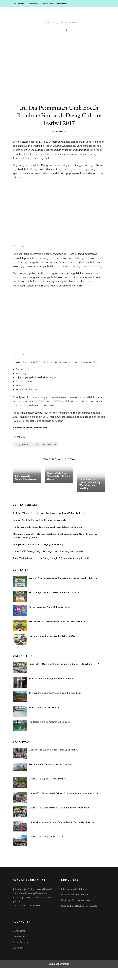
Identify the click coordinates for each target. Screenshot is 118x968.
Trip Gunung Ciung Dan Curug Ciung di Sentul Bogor (55, 693)
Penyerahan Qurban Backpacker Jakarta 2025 (52, 636)
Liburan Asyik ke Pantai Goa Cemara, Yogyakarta (39, 519)
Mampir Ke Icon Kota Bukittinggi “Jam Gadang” (38, 544)
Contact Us (18, 3)
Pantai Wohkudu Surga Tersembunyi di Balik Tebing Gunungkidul (48, 526)
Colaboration (33, 3)
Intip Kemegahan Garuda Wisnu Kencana (26, 477)
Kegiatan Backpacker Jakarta (77, 900)
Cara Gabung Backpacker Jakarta (79, 905)
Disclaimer (62, 3)
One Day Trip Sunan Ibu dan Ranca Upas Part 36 (53, 749)
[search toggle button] (66, 30)
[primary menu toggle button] (49, 30)
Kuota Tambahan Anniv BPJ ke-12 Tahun (49, 607)
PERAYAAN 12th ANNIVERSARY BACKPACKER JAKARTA (57, 621)
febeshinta (61, 131)
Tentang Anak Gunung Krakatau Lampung (50, 764)
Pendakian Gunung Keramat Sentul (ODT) (50, 721)
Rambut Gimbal (49, 444)
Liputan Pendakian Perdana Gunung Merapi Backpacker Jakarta (61, 822)
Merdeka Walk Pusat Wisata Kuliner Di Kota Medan (58, 476)
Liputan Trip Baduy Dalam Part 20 (46, 836)
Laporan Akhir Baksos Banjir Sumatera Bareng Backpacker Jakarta (63, 578)
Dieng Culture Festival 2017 (26, 444)
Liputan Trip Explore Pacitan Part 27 (47, 778)
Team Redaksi (47, 3)
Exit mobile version (59, 963)
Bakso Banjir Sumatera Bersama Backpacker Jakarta (55, 592)
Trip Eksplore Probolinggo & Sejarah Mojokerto (52, 678)
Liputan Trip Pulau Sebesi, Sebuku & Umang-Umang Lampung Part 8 (63, 793)
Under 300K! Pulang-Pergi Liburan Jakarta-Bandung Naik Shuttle (48, 551)
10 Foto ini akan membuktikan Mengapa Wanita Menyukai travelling (90, 484)
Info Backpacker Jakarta (74, 888)
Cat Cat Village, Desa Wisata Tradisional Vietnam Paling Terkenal (49, 513)
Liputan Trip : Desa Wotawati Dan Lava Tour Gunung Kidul (59, 807)
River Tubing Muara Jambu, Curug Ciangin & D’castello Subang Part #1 (51, 558)
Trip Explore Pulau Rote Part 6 (44, 707)
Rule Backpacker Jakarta (74, 894)
